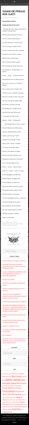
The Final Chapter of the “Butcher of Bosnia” (13, 260)
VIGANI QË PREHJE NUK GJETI (13, 13)
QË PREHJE (10, 225)
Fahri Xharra (17, 388)
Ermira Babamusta (18, 385)
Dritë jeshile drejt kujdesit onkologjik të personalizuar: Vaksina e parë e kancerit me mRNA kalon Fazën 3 (13, 266)
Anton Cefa (17, 373)
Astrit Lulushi (16, 376)
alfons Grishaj (12, 373)
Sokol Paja (16, 409)
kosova (19, 397)
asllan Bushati (8, 376)
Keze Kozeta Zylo (6, 397)
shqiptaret (9, 409)
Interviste (23, 394)
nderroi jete (21, 399)
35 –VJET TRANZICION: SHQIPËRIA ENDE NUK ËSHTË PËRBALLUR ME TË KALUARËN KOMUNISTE (14, 274)
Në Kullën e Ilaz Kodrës (8, 279)
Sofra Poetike (13, 222)
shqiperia (4, 409)
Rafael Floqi (9, 404)
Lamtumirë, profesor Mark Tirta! (10, 326)
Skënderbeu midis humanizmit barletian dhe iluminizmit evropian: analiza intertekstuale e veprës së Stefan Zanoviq (13, 340)
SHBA (16, 406)
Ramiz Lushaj (23, 404)
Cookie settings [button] (22, 420)
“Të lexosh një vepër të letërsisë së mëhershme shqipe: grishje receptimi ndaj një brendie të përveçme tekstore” (14, 296)
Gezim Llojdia (7, 394)
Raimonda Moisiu (16, 404)
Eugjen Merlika (7, 388)
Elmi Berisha (5, 385)
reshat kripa (5, 406)
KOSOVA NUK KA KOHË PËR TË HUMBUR (14, 301)
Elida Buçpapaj (21, 383)
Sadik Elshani (11, 406)
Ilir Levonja (16, 394)
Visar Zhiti (9, 412)
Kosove (4, 399)
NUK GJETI (15, 223)
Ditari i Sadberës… (7, 335)
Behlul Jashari (13, 379)
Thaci (22, 409)
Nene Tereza (8, 402)
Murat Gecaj (16, 399)
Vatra (4, 412)
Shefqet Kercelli (22, 406)
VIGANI (15, 225)
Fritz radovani (19, 391)
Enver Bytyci (11, 385)
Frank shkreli (8, 390)
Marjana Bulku (10, 399)
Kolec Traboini (13, 397)
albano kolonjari (5, 373)
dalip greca (11, 382)
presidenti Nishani (15, 402)
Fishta (11, 223)
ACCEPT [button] (14, 422)
